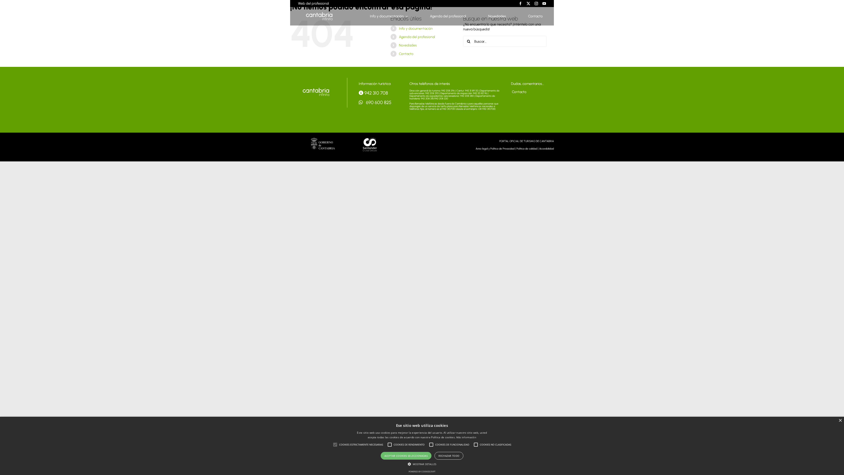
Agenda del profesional (417, 37)
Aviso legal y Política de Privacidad (495, 148)
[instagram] (536, 3)
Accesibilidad (546, 148)
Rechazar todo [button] (448, 455)
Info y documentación (416, 28)
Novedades (408, 45)
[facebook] (520, 3)
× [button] (840, 420)
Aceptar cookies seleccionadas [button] (406, 455)
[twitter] (528, 3)
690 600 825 (378, 102)
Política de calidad (527, 148)
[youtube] (544, 3)
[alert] (422, 446)
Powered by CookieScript (422, 471)
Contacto (406, 54)
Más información (466, 437)
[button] (335, 444)
